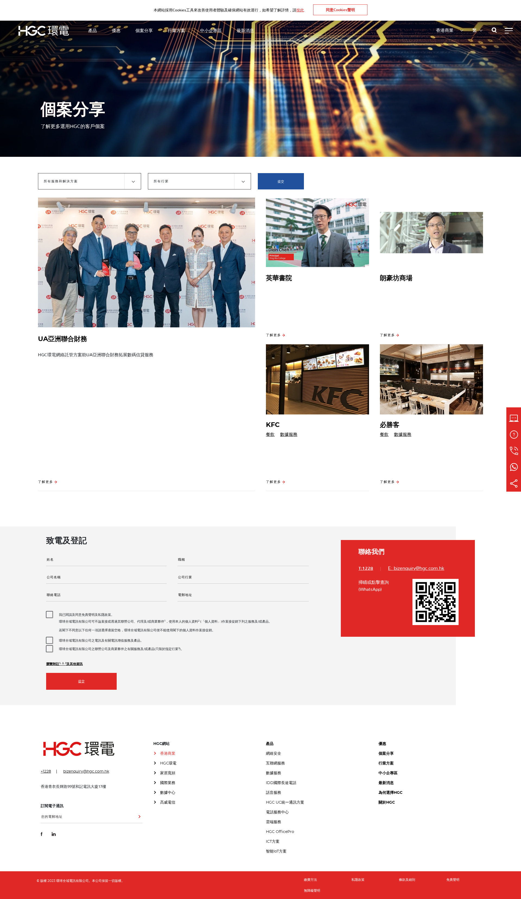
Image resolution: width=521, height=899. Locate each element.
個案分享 (144, 31)
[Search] (494, 31)
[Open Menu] (509, 30)
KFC (273, 425)
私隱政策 (357, 879)
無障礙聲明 (312, 890)
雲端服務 (273, 822)
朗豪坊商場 (396, 278)
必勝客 (389, 425)
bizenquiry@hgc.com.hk (86, 771)
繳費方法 (310, 879)
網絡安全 (273, 754)
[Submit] (138, 818)
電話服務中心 (277, 812)
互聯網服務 (275, 763)
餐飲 (270, 434)
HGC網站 (161, 744)
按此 (300, 10)
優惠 (116, 31)
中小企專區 (211, 31)
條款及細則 (407, 879)
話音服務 (273, 793)
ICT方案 (272, 842)
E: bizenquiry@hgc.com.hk (416, 568)
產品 (92, 31)
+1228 (46, 771)
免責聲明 (452, 879)
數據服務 (288, 434)
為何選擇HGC (390, 793)
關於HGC (387, 802)
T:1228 (365, 568)
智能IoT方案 (276, 851)
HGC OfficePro (280, 832)
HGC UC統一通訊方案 (285, 802)
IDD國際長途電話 (281, 783)
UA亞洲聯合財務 (62, 339)
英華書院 (279, 278)
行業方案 (176, 31)
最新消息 (245, 31)
